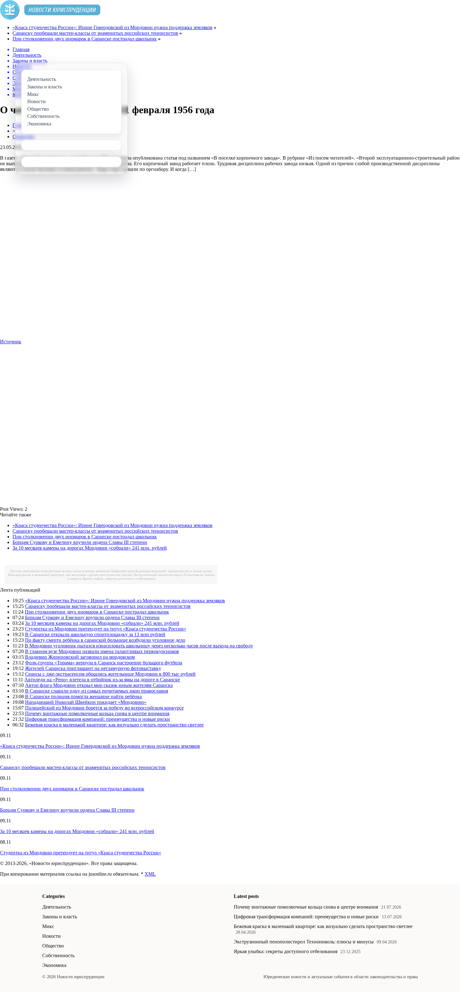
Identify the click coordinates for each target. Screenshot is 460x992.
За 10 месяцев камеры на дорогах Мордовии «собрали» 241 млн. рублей (90, 548)
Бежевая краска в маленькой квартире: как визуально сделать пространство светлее (70, 575)
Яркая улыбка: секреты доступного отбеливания (119, 578)
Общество (53, 945)
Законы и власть (59, 916)
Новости (51, 936)
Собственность (58, 955)
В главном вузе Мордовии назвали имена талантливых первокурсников (102, 651)
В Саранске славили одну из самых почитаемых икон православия (96, 691)
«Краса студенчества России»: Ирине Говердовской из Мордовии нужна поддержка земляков (112, 27)
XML (150, 874)
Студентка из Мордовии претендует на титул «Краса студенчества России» (105, 628)
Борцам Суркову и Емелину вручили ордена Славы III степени (80, 542)
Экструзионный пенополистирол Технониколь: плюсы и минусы (304, 941)
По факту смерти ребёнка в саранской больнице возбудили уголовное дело (105, 640)
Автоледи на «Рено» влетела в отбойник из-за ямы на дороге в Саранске (102, 679)
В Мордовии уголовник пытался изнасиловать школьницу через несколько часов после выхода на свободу (139, 645)
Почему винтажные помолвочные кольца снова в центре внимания (60, 571)
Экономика (54, 965)
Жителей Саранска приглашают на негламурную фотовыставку (93, 668)
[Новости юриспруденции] (50, 18)
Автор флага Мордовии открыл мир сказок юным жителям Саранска (99, 685)
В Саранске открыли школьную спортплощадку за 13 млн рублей (95, 634)
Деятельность (56, 907)
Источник (10, 341)
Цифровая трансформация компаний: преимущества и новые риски (161, 571)
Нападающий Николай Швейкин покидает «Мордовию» (85, 702)
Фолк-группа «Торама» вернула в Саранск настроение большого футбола (103, 662)
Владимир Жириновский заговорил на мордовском (80, 657)
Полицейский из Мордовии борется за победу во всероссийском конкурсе (104, 707)
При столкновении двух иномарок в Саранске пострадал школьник (85, 38)
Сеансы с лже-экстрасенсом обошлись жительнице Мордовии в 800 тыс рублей (110, 674)
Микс (48, 926)
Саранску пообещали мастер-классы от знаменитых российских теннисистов (95, 33)
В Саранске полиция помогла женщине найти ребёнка (83, 696)
